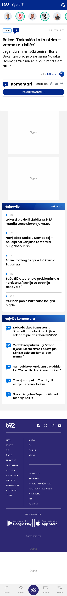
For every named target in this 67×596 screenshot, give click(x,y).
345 (8, 327)
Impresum (34, 478)
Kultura (10, 470)
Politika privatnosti (40, 488)
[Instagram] (52, 425)
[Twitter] (45, 425)
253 (8, 345)
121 (8, 394)
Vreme (32, 455)
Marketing (35, 473)
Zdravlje (11, 460)
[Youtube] (59, 425)
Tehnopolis (12, 485)
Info (8, 440)
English (33, 450)
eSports (10, 480)
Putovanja (12, 465)
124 (8, 380)
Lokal (9, 495)
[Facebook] (38, 425)
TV (30, 445)
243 (8, 366)
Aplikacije (34, 493)
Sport (9, 445)
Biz (7, 450)
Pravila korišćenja (40, 483)
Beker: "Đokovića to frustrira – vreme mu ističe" (32, 42)
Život (9, 455)
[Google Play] (19, 523)
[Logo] (13, 5)
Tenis (7, 30)
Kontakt (33, 503)
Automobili (12, 490)
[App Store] (47, 523)
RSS (30, 498)
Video (32, 440)
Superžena (12, 475)
